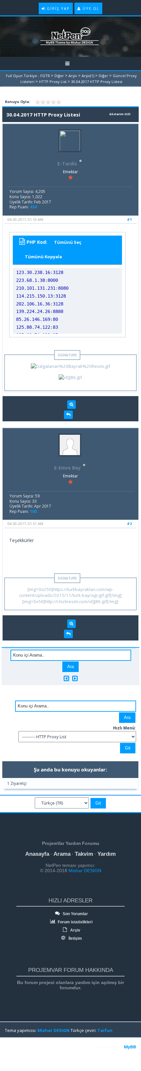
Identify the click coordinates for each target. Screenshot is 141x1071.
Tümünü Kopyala (43, 257)
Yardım (106, 854)
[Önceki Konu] (66, 678)
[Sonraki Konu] (75, 678)
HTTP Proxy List (53, 81)
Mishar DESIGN (84, 870)
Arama (61, 854)
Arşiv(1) (88, 75)
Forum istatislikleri (74, 922)
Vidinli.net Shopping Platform (20, 1055)
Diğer (59, 75)
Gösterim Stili (120, 114)
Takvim (84, 854)
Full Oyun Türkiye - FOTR (28, 75)
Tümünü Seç (67, 242)
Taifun (104, 1030)
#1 (129, 219)
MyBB (130, 1047)
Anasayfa (37, 854)
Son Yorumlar (75, 914)
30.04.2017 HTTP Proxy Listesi (96, 81)
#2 (129, 523)
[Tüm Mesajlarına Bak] (71, 404)
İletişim (75, 938)
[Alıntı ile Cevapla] (68, 414)
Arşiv (73, 75)
